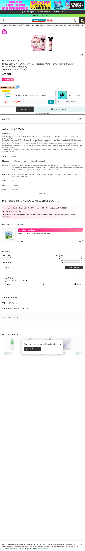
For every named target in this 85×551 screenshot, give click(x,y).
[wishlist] (21, 69)
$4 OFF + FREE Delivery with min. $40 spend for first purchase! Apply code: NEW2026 (45, 25)
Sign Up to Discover (31, 348)
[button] (82, 20)
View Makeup (9, 297)
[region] (42, 546)
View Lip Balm (10, 303)
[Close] (81, 544)
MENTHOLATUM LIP (10, 61)
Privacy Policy (43, 549)
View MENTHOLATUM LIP (15, 308)
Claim (51, 102)
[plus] (11, 109)
